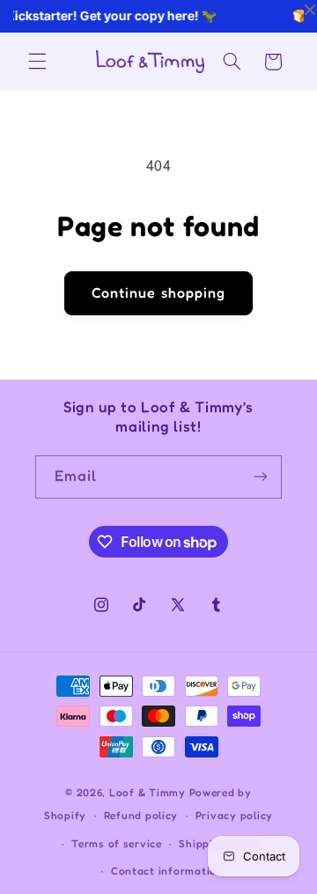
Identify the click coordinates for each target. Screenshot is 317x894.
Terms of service (116, 844)
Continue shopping (158, 292)
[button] (37, 61)
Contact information (167, 871)
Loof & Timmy (147, 793)
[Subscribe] (260, 477)
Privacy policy (234, 815)
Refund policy (141, 815)
